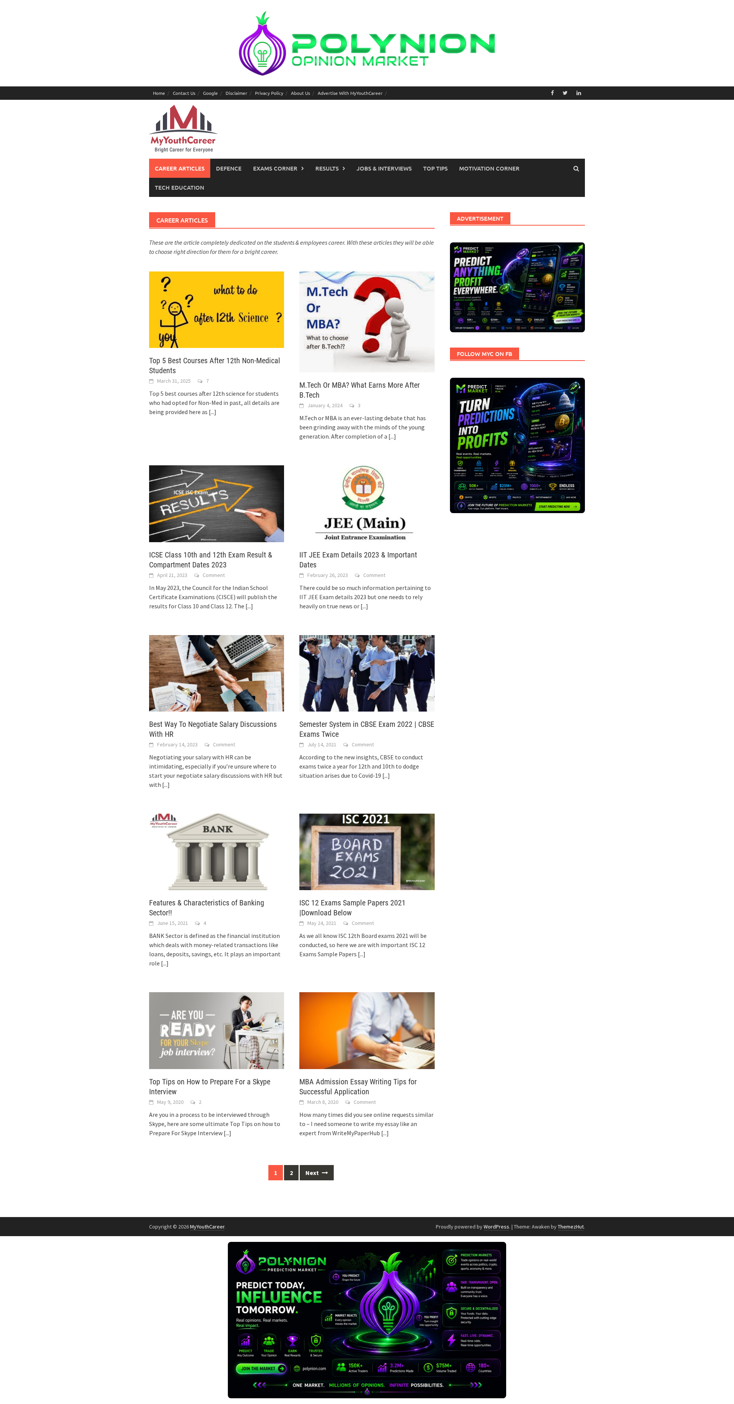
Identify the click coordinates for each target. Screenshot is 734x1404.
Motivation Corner (489, 168)
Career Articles (180, 168)
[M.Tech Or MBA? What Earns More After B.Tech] (366, 321)
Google (210, 93)
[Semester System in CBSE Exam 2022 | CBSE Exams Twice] (366, 672)
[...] (212, 412)
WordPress (496, 1226)
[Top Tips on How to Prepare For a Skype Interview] (216, 1030)
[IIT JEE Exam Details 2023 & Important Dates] (366, 503)
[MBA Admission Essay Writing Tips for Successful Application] (366, 1030)
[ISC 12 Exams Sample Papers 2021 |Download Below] (366, 851)
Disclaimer (236, 93)
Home (159, 93)
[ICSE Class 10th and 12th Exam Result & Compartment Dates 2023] (216, 503)
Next (312, 1172)
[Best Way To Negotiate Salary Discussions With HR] (216, 672)
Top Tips (435, 168)
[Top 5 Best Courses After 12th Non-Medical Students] (216, 309)
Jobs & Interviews (384, 168)
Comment (214, 575)
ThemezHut (571, 1226)
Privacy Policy (269, 93)
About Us (300, 93)
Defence (229, 168)
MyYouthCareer (207, 1226)
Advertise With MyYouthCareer (350, 93)
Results (327, 168)
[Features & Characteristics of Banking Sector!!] (216, 851)
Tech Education (179, 187)
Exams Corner (275, 168)
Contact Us (184, 93)
